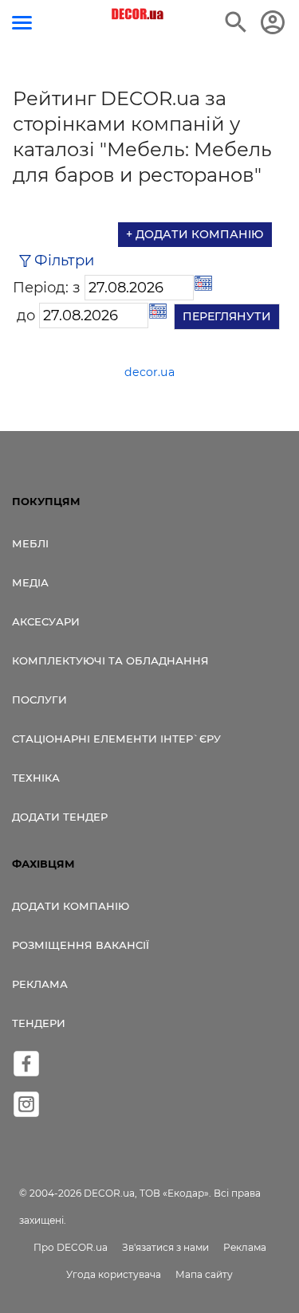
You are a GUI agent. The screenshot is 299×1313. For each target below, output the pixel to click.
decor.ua (149, 372)
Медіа (30, 582)
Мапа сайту (204, 1274)
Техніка (36, 777)
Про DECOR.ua (70, 1247)
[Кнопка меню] (22, 22)
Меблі (30, 543)
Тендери (38, 1023)
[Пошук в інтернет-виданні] (236, 22)
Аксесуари (46, 621)
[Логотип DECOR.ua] (137, 14)
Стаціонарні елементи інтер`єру (116, 738)
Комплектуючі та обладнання (110, 660)
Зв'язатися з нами (165, 1247)
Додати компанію (70, 906)
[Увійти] (272, 22)
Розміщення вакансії (80, 945)
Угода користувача (113, 1274)
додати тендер (60, 816)
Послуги (39, 699)
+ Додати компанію (195, 234)
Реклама (40, 984)
